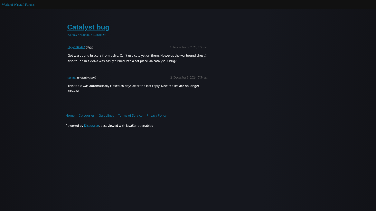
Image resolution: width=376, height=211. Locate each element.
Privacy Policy (156, 115)
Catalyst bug (88, 27)
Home (70, 115)
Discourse (91, 125)
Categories (87, 115)
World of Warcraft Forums (18, 4)
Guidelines (106, 115)
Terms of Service (130, 115)
